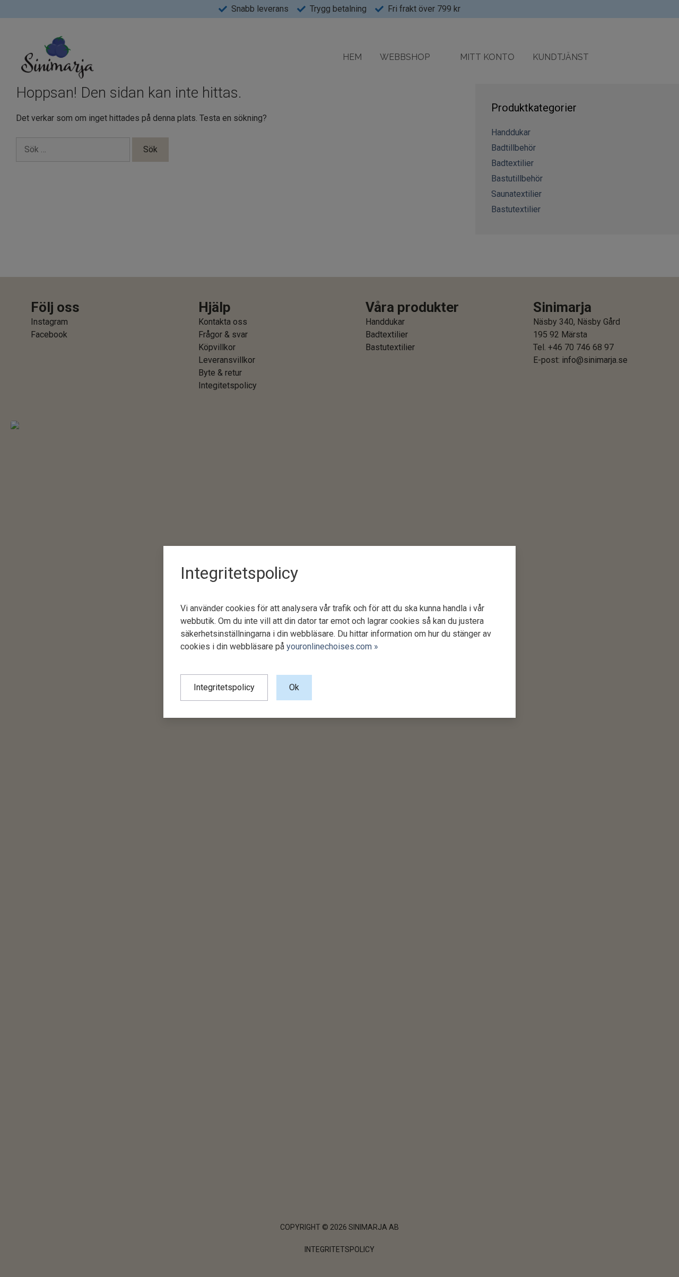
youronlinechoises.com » (332, 647)
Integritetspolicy (224, 688)
